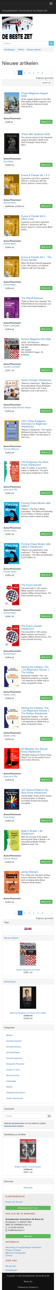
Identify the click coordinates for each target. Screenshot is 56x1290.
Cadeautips (11, 1081)
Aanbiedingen (10, 981)
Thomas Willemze (11, 449)
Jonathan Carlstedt (12, 366)
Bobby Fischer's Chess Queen (28, 1166)
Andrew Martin (10, 202)
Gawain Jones (10, 694)
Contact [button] (29, 1236)
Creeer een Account (14, 1201)
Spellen (9, 1086)
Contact (8, 1255)
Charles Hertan (10, 530)
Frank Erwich (9, 817)
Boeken (9, 1035)
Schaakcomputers (14, 1040)
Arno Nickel (8, 161)
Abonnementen (12, 1075)
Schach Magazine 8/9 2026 (28, 969)
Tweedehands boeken (15, 1092)
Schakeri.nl (33, 1287)
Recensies (28, 1187)
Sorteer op (46, 82)
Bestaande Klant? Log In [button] (28, 1208)
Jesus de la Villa (10, 489)
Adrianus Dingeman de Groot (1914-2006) (28, 1012)
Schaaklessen (11, 1270)
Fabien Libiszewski (12, 325)
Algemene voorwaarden (15, 1252)
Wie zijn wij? (10, 1266)
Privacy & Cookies (13, 1250)
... (47, 72)
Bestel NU (47, 121)
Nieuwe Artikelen (11, 937)
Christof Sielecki (10, 858)
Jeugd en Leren (13, 1069)
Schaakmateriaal (13, 1046)
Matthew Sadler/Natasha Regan (17, 407)
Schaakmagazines (14, 1058)
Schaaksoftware (13, 1052)
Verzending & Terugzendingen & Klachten (23, 1247)
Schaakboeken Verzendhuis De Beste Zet (24, 10)
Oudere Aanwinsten (14, 1098)
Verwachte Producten (15, 1063)
